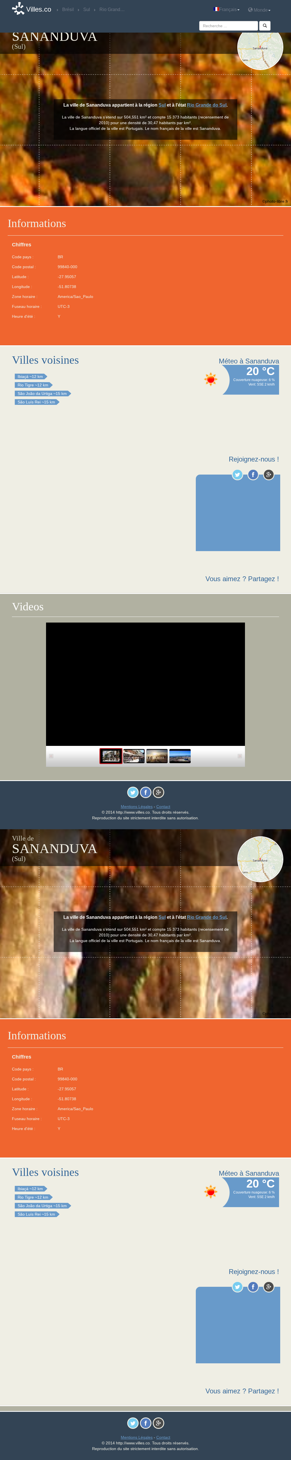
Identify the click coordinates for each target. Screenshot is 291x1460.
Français (228, 9)
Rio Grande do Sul (206, 105)
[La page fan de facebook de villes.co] (253, 474)
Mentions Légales (137, 806)
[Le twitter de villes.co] (237, 474)
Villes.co (38, 9)
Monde (260, 10)
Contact (163, 806)
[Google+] (269, 474)
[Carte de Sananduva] (260, 47)
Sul (162, 105)
